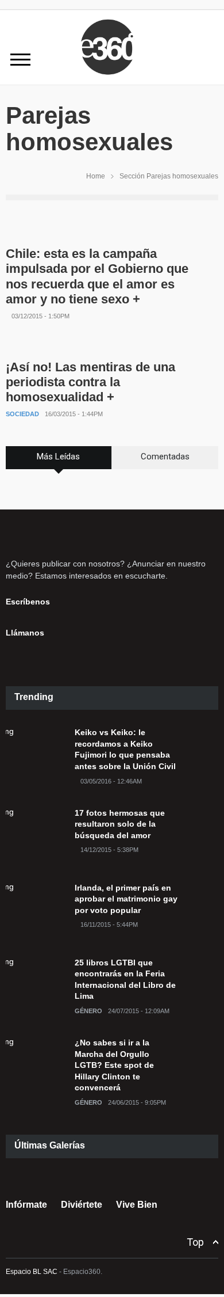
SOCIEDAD (22, 413)
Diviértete (81, 1204)
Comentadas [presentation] (165, 456)
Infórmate (26, 1204)
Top (195, 1242)
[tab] (59, 461)
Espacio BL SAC (31, 1272)
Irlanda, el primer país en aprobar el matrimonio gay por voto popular (126, 899)
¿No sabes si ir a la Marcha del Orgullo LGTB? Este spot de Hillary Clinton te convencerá (114, 1065)
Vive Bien (136, 1204)
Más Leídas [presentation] (58, 456)
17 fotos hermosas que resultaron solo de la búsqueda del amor (120, 824)
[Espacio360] (112, 76)
